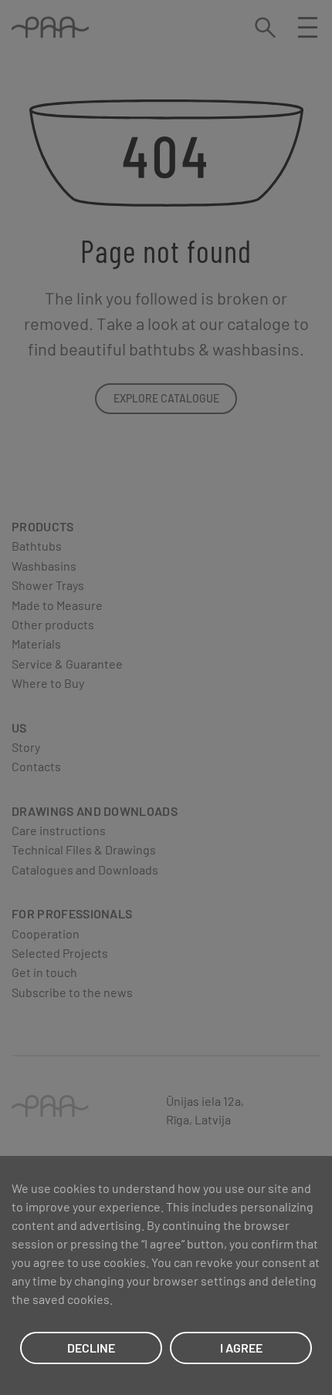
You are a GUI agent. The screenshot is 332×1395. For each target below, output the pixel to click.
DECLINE (91, 1347)
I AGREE (241, 1347)
